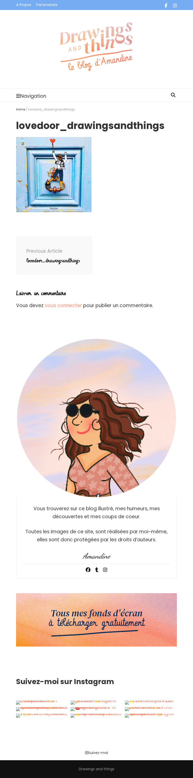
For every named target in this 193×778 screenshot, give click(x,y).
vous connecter (63, 305)
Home (20, 109)
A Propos (23, 4)
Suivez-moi (98, 752)
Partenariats (47, 4)
